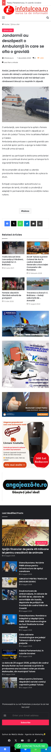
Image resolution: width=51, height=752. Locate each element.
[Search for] (47, 17)
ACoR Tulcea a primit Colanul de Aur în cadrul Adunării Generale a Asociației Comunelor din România (37, 263)
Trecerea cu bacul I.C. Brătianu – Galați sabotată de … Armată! (37, 296)
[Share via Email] (33, 223)
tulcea (26, 211)
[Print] (40, 223)
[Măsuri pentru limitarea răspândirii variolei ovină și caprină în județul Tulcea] (9, 683)
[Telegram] (27, 223)
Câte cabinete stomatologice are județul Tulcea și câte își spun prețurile (32, 639)
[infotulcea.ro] (25, 10)
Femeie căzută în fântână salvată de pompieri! (11, 295)
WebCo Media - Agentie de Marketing (27, 734)
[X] (13, 223)
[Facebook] (7, 223)
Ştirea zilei (15, 24)
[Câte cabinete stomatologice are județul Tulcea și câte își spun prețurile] (9, 638)
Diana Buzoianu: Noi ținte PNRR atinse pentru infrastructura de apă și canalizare (31, 567)
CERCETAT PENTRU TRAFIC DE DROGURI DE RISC (33, 580)
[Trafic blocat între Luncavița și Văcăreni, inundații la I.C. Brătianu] (13, 247)
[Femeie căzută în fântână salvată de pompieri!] (13, 283)
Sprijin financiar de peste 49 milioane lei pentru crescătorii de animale (25, 550)
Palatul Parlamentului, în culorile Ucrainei (31, 652)
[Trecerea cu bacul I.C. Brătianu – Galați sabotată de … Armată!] (38, 283)
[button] (31, 746)
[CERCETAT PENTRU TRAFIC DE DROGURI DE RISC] (9, 582)
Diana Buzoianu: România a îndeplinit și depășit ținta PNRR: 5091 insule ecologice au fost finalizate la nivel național (32, 621)
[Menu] (3, 17)
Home (6, 24)
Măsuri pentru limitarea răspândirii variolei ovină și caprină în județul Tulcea (32, 682)
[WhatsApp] (20, 223)
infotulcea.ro (9, 58)
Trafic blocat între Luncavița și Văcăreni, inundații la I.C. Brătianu (13, 260)
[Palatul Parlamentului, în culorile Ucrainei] (9, 654)
